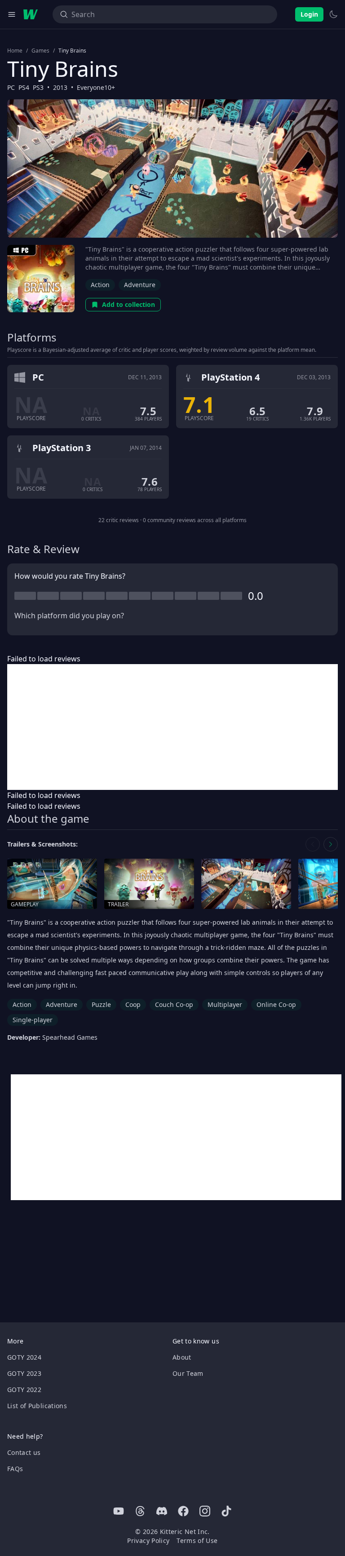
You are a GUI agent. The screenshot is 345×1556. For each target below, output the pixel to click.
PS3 (38, 87)
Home (14, 50)
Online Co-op (276, 1004)
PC (11, 87)
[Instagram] (204, 1511)
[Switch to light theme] (333, 14)
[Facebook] (183, 1511)
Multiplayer (225, 1004)
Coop (133, 1004)
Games (40, 50)
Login (309, 14)
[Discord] (161, 1511)
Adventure (139, 284)
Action (100, 284)
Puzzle (101, 1004)
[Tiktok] (226, 1511)
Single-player (33, 1019)
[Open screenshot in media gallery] (246, 884)
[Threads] (140, 1511)
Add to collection (128, 304)
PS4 (23, 87)
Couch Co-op (174, 1004)
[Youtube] (118, 1511)
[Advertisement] (172, 727)
